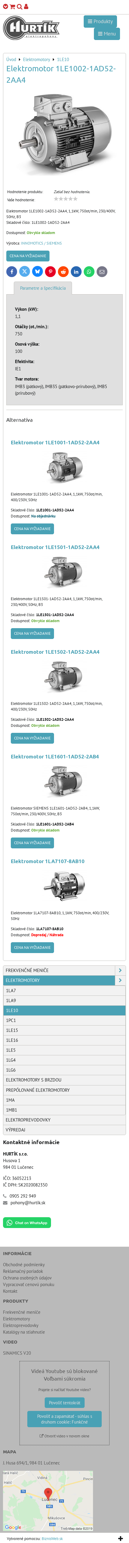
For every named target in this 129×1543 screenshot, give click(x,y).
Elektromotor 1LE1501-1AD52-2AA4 (55, 547)
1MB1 (11, 1110)
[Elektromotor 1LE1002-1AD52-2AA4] (64, 134)
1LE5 (11, 1050)
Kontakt (10, 1291)
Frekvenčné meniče (27, 970)
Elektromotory (23, 980)
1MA (10, 1100)
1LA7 (11, 990)
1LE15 (12, 1030)
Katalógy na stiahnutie (24, 1332)
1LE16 (12, 1040)
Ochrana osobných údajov (27, 1278)
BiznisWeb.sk (52, 1538)
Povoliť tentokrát (64, 1403)
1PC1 (11, 1020)
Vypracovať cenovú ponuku (28, 1284)
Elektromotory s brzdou (34, 1080)
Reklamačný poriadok (23, 1271)
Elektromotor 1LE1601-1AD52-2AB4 (55, 756)
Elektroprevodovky (28, 1120)
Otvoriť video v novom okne (66, 1436)
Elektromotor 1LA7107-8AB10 (48, 861)
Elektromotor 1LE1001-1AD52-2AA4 (55, 442)
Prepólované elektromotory (38, 1090)
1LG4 (11, 1060)
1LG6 (11, 1070)
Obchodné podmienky (24, 1264)
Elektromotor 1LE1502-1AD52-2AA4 (55, 652)
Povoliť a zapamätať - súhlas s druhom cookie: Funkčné (64, 1419)
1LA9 (11, 1000)
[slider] (66, 198)
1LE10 (12, 1010)
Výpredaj (15, 1130)
